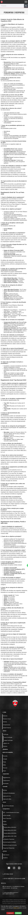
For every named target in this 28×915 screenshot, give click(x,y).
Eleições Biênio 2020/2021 (10, 827)
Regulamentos (6, 777)
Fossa (4, 762)
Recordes (5, 756)
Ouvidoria (5, 858)
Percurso (5, 768)
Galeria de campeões (8, 752)
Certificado (5, 734)
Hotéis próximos (7, 728)
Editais (4, 821)
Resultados (6, 783)
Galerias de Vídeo (7, 799)
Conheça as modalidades (9, 793)
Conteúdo (5, 786)
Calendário (5, 749)
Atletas (4, 731)
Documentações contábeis (9, 842)
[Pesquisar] (26, 6)
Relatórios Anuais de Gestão (10, 845)
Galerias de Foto (7, 796)
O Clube (4, 712)
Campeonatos (6, 780)
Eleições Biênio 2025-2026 (10, 836)
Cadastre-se (6, 743)
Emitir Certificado (8, 737)
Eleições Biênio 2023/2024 (10, 833)
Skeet (4, 771)
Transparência (6, 809)
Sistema (5, 746)
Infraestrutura (6, 725)
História (5, 722)
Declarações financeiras (8, 839)
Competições (6, 774)
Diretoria (5, 716)
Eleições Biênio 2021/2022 (10, 830)
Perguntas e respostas (8, 848)
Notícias (5, 790)
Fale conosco (6, 855)
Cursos (4, 802)
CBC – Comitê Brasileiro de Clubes (11, 812)
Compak (5, 759)
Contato (5, 851)
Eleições (5, 824)
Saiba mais (16, 907)
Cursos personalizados (8, 806)
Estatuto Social (7, 719)
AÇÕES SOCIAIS (6, 815)
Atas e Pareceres (7, 818)
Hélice (4, 765)
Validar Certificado (8, 740)
